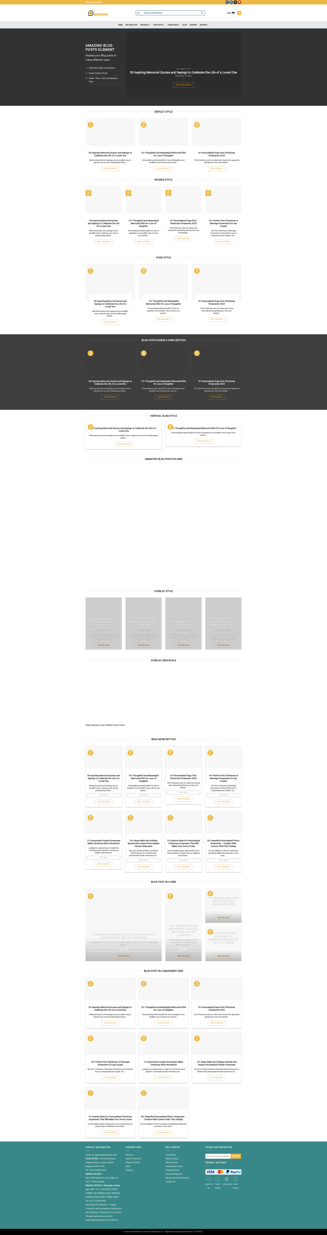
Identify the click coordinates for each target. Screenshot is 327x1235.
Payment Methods (173, 1174)
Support (203, 25)
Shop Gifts (158, 25)
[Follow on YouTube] (239, 2)
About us (130, 1155)
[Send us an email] (235, 2)
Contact (129, 1170)
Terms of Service (133, 1158)
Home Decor (173, 25)
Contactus (227, 1184)
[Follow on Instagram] (231, 2)
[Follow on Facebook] (227, 2)
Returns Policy (171, 1158)
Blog (185, 25)
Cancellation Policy (174, 1166)
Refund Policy (171, 1162)
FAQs (128, 1166)
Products (144, 25)
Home (120, 25)
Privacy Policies (133, 1162)
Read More (103, 795)
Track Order (170, 1155)
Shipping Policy (172, 1170)
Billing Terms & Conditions (177, 1178)
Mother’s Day (131, 25)
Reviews (193, 25)
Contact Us (170, 1181)
